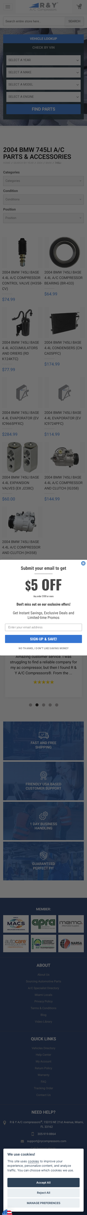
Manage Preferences (43, 1203)
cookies (33, 1161)
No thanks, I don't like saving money (43, 648)
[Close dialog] (83, 563)
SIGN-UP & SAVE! (43, 639)
